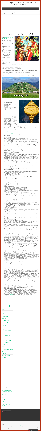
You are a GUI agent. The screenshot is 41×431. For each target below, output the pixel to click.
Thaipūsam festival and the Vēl (31, 303)
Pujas (3, 315)
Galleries (5, 427)
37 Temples (4, 318)
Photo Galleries (9, 427)
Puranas (21, 427)
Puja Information (32, 426)
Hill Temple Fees (5, 357)
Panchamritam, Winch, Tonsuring (19, 429)
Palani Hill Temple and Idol (7, 355)
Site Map (4, 353)
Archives (30, 429)
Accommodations (6, 347)
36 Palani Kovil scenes (7, 327)
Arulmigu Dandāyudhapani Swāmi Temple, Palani (20, 3)
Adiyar (4, 299)
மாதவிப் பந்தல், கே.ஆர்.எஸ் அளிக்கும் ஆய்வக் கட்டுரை (13, 295)
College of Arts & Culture (8, 349)
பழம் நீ (4, 313)
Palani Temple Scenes (7, 322)
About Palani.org (5, 351)
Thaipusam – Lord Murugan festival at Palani (30, 424)
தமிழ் (26, 299)
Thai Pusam (6, 424)
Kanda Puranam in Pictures (26, 427)
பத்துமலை (13, 133)
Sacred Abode (32, 425)
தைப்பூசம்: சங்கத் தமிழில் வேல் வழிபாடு (21, 425)
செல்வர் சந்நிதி (12, 132)
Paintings (4, 334)
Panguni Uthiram (6, 344)
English (5, 411)
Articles (16, 299)
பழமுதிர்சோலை (9, 131)
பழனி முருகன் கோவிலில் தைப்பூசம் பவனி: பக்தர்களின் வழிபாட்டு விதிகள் (7, 391)
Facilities (3, 346)
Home (3, 309)
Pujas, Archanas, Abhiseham (26, 426)
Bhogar (3, 329)
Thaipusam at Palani (7, 340)
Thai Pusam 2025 (6, 342)
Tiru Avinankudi (6, 320)
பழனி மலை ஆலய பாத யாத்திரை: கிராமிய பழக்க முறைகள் (6, 404)
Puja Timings (5, 316)
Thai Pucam (23, 299)
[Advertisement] (20, 22)
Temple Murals (14, 427)
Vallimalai (11, 294)
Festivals (19, 299)
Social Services (27, 429)
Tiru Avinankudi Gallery (34, 427)
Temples (36, 425)
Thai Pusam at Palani (8, 303)
